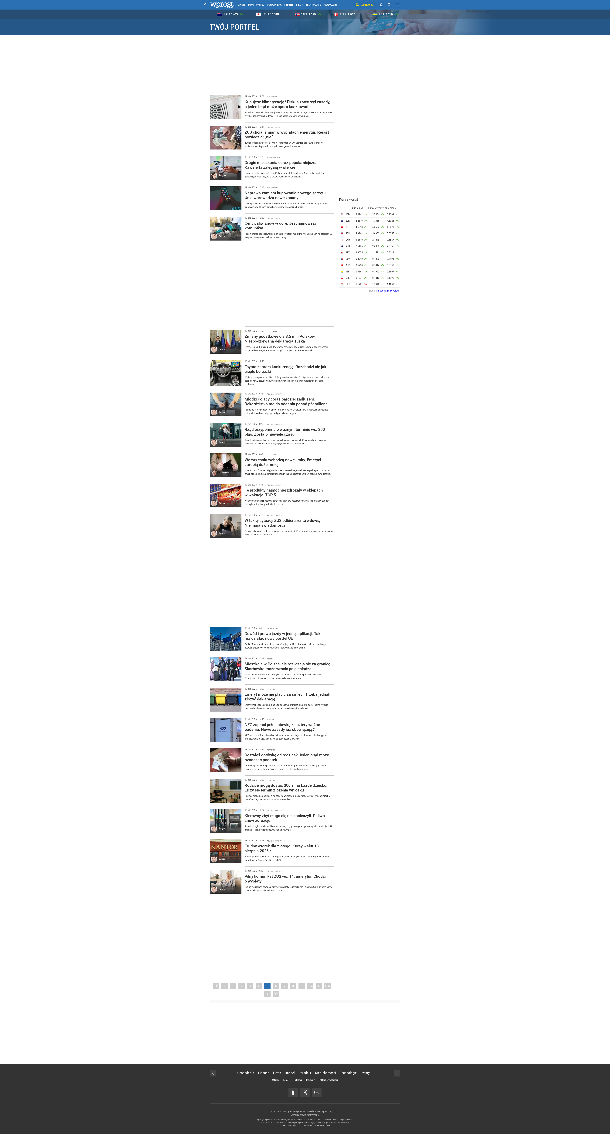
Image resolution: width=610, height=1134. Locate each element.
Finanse (288, 4)
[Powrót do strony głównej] (213, 1073)
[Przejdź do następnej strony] (267, 994)
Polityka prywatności (328, 1080)
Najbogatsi (330, 4)
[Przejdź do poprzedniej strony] (224, 986)
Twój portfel (256, 4)
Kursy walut (348, 199)
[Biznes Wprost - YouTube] (317, 1092)
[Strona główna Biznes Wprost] (222, 5)
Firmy (299, 4)
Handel (290, 1073)
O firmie (275, 1080)
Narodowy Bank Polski (387, 290)
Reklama (298, 1080)
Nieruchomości (325, 1073)
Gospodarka (274, 4)
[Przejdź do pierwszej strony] (216, 986)
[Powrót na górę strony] (397, 1073)
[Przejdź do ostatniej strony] (276, 994)
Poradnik (305, 1073)
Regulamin (310, 1080)
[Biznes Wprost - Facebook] (293, 1092)
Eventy (365, 1073)
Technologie (313, 4)
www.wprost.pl (310, 1125)
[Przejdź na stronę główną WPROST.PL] (205, 5)
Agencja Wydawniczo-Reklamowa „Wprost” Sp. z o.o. (313, 1111)
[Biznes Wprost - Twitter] (305, 1092)
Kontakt (286, 1080)
